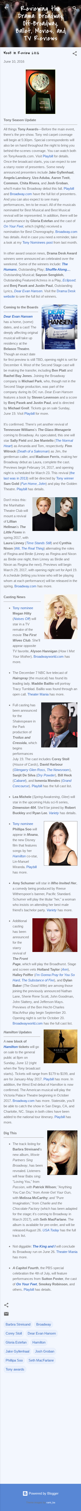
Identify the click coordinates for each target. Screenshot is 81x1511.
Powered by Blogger (43, 1493)
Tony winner (65, 478)
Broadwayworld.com (49, 656)
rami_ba (50, 1502)
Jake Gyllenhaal (17, 1351)
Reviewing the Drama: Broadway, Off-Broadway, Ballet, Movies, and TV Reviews (41, 23)
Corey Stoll (14, 1333)
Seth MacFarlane (41, 1360)
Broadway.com (21, 194)
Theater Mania (38, 694)
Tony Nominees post (37, 242)
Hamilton (19, 856)
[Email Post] (6, 1315)
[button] (74, 54)
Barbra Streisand (18, 1324)
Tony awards (15, 1369)
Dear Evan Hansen (42, 1333)
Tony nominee (23, 608)
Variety (52, 910)
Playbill (48, 156)
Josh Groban (44, 1351)
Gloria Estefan (16, 1342)
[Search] (74, 9)
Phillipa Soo (14, 1360)
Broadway (43, 1324)
